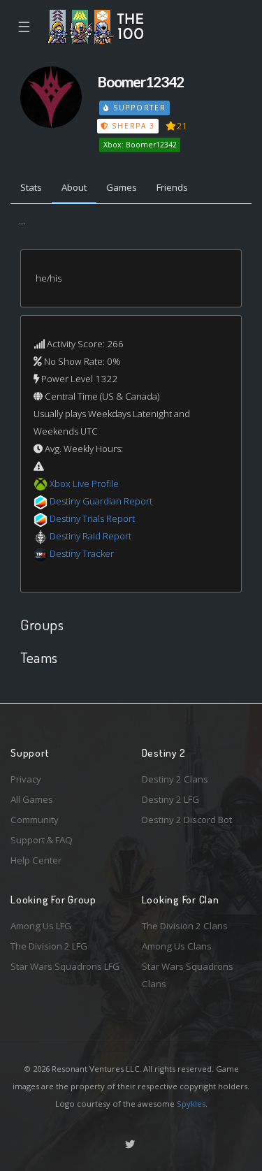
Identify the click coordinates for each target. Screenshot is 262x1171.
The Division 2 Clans (185, 925)
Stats (31, 187)
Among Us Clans (177, 946)
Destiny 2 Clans (175, 779)
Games (121, 187)
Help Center (35, 860)
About (74, 187)
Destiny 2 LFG (170, 799)
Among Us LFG (40, 925)
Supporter (138, 107)
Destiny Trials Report (92, 518)
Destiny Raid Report (90, 536)
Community (34, 819)
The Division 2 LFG (48, 946)
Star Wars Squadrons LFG (64, 966)
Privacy (25, 779)
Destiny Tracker (82, 553)
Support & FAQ (41, 840)
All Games (31, 799)
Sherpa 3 (132, 126)
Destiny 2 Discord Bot (187, 819)
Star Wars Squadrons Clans (187, 975)
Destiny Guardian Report (101, 501)
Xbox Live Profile (84, 483)
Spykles (191, 1103)
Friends (172, 187)
